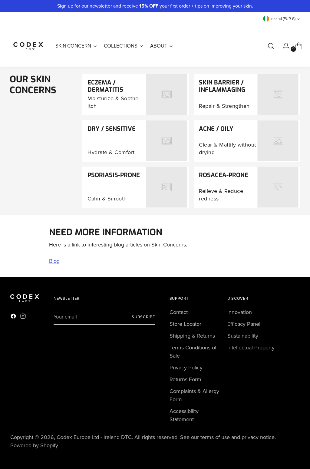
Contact (179, 312)
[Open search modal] (271, 46)
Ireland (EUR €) (282, 18)
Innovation (239, 312)
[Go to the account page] (284, 46)
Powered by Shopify (34, 445)
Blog (54, 261)
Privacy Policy (186, 367)
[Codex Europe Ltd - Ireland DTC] (28, 46)
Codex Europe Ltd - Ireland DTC (94, 437)
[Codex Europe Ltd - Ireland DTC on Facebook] (14, 317)
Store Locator (185, 324)
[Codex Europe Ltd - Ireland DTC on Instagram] (23, 317)
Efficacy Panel (243, 324)
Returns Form (185, 379)
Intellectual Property (251, 347)
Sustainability (242, 335)
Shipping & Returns (192, 335)
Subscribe (143, 317)
